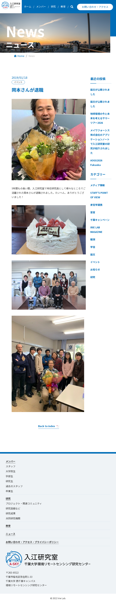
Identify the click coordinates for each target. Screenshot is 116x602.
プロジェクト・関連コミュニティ (25, 503)
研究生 (9, 481)
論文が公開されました (100, 92)
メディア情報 (97, 185)
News (32, 56)
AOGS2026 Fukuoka (96, 163)
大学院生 (10, 471)
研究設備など (13, 508)
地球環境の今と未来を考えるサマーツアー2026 (100, 118)
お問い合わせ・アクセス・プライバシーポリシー (32, 542)
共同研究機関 (13, 518)
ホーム (27, 6)
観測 (92, 239)
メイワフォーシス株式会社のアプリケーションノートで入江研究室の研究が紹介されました (100, 141)
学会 (92, 247)
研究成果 (10, 513)
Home (20, 56)
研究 (53, 6)
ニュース (10, 534)
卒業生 (9, 491)
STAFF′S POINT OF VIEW (99, 195)
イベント (95, 262)
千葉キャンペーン (100, 220)
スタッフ (10, 466)
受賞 (92, 212)
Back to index (46, 426)
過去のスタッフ (14, 486)
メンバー (41, 6)
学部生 (9, 476)
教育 (63, 6)
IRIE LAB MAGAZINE (96, 230)
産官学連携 (96, 205)
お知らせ (95, 269)
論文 (92, 254)
